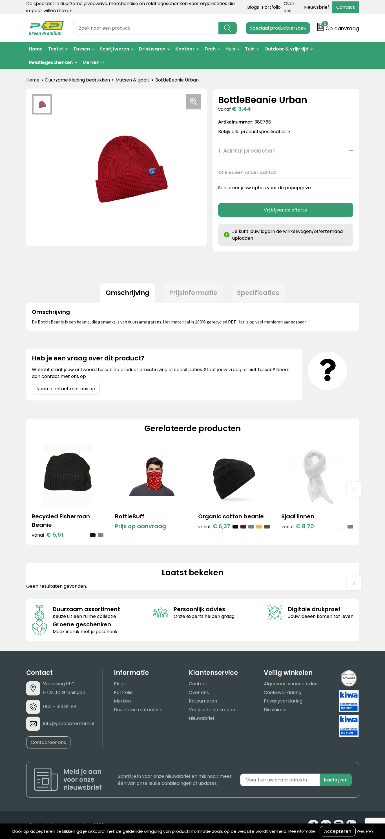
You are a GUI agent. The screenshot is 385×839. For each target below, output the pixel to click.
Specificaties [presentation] (258, 293)
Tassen (81, 49)
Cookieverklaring (282, 692)
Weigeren (365, 831)
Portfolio (271, 7)
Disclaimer (275, 709)
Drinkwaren (152, 49)
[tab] (127, 293)
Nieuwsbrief (316, 7)
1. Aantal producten (246, 150)
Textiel (55, 49)
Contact (345, 7)
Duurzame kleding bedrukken (77, 80)
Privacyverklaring (283, 701)
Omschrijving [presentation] (127, 293)
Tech (210, 49)
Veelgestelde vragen (212, 709)
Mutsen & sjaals (133, 80)
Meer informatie (301, 831)
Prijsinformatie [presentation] (193, 293)
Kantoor (184, 49)
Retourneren (203, 701)
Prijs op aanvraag (140, 526)
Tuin (250, 49)
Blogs (253, 7)
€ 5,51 (47, 535)
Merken (91, 62)
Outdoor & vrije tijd (286, 49)
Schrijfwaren (114, 49)
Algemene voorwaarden (291, 684)
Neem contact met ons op (65, 389)
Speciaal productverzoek (278, 28)
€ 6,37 (214, 526)
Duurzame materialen (138, 709)
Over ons (199, 692)
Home (36, 49)
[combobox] (146, 28)
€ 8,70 (297, 526)
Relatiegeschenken (51, 62)
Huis (230, 49)
